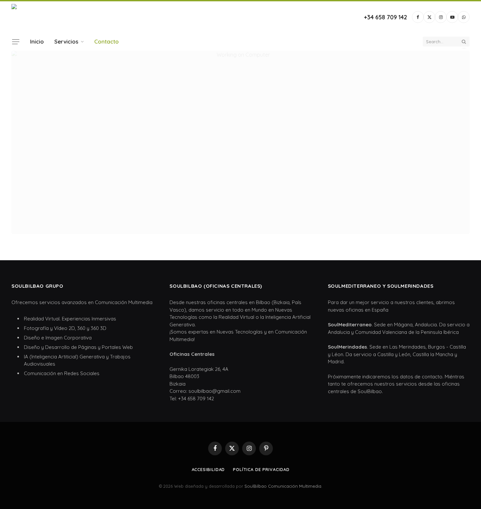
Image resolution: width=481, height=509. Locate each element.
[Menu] (15, 41)
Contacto (106, 41)
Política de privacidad (261, 469)
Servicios (66, 41)
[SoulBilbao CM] (52, 17)
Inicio (37, 41)
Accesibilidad (208, 469)
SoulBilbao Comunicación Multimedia (282, 486)
